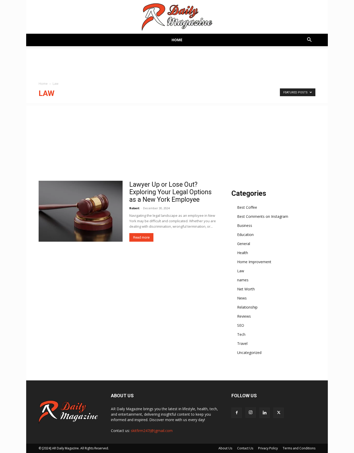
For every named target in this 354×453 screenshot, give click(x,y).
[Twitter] (278, 413)
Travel (242, 343)
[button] (309, 40)
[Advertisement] (177, 142)
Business (244, 225)
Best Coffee (247, 207)
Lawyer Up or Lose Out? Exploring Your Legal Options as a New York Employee (170, 192)
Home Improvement (254, 261)
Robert (134, 208)
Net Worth (246, 289)
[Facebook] (236, 413)
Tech (241, 334)
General (243, 243)
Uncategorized (249, 352)
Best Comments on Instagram (262, 216)
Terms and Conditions (299, 448)
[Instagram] (250, 412)
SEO (240, 325)
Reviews (244, 316)
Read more (141, 237)
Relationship (247, 307)
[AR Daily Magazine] (177, 17)
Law (240, 270)
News (242, 298)
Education (245, 234)
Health (242, 252)
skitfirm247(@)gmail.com (152, 430)
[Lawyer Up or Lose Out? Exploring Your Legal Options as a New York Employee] (81, 211)
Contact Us (245, 448)
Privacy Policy (268, 448)
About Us (225, 448)
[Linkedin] (264, 413)
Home (177, 39)
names (243, 279)
